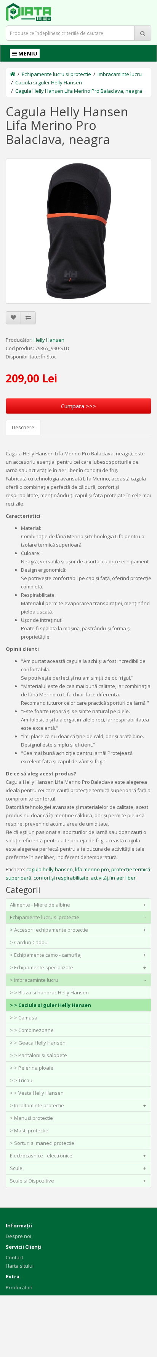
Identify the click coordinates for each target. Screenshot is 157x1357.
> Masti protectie (29, 1130)
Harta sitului (20, 1265)
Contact (14, 1257)
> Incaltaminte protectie (78, 1105)
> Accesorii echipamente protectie (78, 929)
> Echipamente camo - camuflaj (78, 954)
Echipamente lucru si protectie (56, 74)
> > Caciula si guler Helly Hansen (50, 1005)
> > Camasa (23, 1017)
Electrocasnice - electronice (78, 1155)
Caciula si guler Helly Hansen (48, 82)
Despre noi (18, 1236)
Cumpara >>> (78, 406)
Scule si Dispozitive (78, 1180)
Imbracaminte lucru (120, 74)
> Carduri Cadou (29, 942)
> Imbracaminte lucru (78, 980)
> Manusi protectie (31, 1117)
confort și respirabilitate (61, 877)
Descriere (23, 427)
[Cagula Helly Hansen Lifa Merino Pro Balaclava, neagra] (78, 231)
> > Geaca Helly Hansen (38, 1042)
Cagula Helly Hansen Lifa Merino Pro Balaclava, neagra (78, 90)
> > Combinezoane (32, 1030)
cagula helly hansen (49, 869)
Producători (19, 1287)
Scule (78, 1168)
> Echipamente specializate (78, 967)
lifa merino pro (92, 869)
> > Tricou (21, 1080)
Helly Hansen (49, 339)
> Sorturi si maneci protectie (42, 1143)
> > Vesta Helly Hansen (37, 1092)
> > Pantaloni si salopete (38, 1055)
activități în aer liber (113, 877)
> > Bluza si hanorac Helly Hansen (49, 992)
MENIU (27, 53)
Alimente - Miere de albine (78, 904)
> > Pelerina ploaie (31, 1067)
